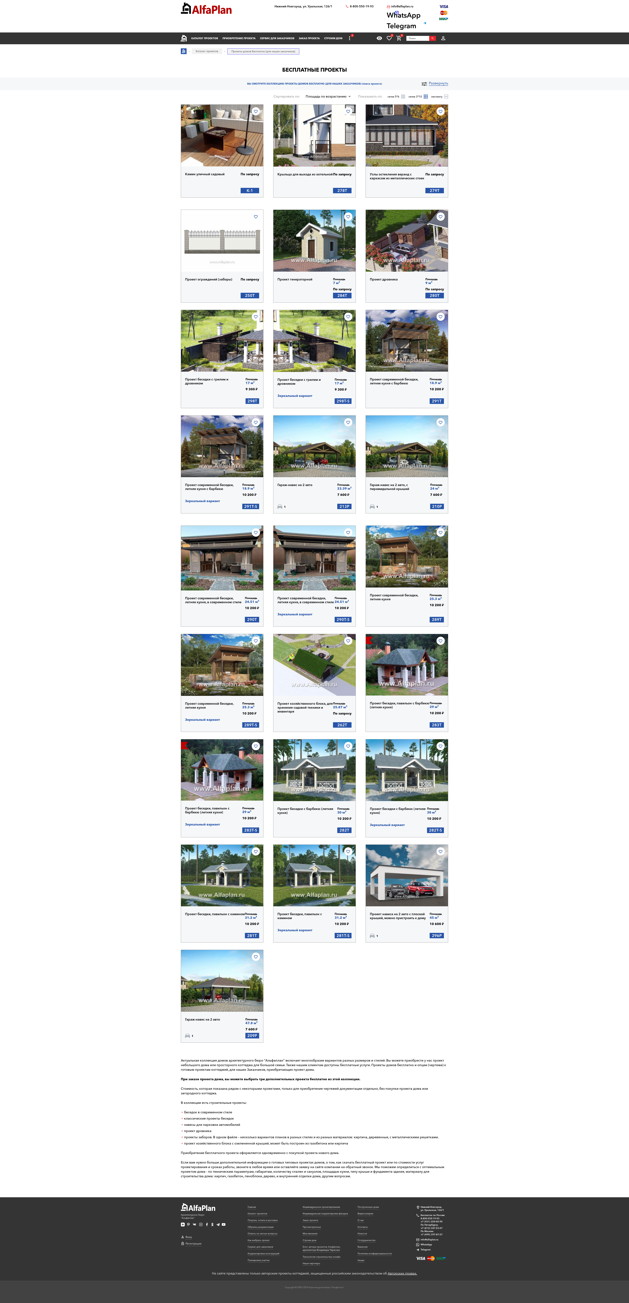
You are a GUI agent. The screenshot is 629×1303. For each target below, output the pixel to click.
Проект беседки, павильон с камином (215, 914)
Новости (362, 1233)
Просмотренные (312, 1226)
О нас (361, 1220)
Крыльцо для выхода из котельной (305, 174)
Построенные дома (368, 1206)
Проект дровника (384, 279)
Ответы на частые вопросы (262, 1233)
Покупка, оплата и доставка (263, 1220)
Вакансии (363, 1246)
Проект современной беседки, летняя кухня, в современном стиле (213, 600)
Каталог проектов (204, 38)
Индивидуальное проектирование (321, 1206)
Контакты (363, 1226)
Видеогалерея (365, 1213)
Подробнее (200, 157)
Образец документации (261, 1226)
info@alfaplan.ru (402, 6)
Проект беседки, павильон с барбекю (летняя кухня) (399, 705)
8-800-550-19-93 (362, 6)
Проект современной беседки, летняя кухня (394, 597)
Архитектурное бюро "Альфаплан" (192, 1216)
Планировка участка (258, 1260)
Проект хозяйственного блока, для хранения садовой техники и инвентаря (305, 707)
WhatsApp (426, 1244)
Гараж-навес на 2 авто (294, 485)
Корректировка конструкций (263, 1253)
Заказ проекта (309, 38)
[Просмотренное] (379, 38)
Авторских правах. (402, 1273)
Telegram (426, 1249)
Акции (361, 1260)
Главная (252, 1206)
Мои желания (310, 1233)
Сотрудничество (367, 1240)
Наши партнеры (311, 1263)
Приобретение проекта (239, 38)
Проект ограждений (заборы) (208, 279)
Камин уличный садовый (205, 174)
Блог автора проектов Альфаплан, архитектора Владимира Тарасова (322, 1248)
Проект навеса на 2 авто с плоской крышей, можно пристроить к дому (398, 916)
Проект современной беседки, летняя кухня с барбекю (394, 381)
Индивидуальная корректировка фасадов (325, 1213)
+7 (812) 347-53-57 (432, 1228)
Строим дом (333, 38)
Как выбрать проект (259, 1240)
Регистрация (193, 1243)
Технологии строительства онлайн (321, 1256)
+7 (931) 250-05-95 (432, 1221)
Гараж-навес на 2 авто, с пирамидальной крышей (389, 487)
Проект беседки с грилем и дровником (206, 381)
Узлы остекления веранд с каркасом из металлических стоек (397, 176)
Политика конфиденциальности (375, 1253)
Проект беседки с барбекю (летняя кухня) (305, 811)
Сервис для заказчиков (277, 38)
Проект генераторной (294, 279)
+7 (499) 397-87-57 (432, 1234)
